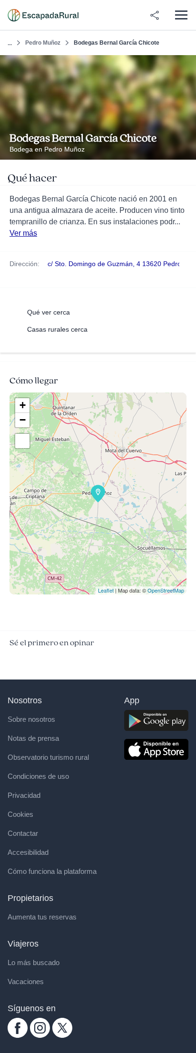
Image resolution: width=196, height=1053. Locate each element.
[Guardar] (186, 65)
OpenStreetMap (165, 590)
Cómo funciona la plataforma (52, 871)
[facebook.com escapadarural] (18, 1035)
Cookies (20, 814)
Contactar (23, 833)
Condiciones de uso (38, 776)
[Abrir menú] (181, 15)
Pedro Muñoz (42, 42)
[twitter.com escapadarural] (62, 1035)
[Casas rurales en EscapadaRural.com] (43, 15)
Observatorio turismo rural (48, 757)
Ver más (23, 233)
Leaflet (106, 590)
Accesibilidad (28, 852)
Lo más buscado (33, 962)
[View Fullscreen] (22, 441)
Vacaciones (26, 981)
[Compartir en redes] (154, 15)
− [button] (23, 420)
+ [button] (23, 405)
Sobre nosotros (31, 719)
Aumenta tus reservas (42, 917)
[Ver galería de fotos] (186, 149)
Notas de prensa (33, 738)
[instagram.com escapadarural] (40, 1035)
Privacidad (24, 795)
